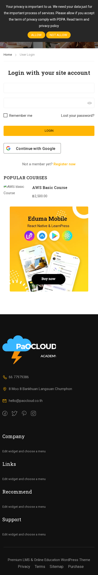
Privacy (24, 566)
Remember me (20, 115)
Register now (65, 164)
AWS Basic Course (49, 187)
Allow (36, 35)
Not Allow (58, 35)
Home (8, 54)
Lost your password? (77, 115)
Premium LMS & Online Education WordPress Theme (49, 560)
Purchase (76, 566)
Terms (40, 566)
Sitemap (57, 566)
